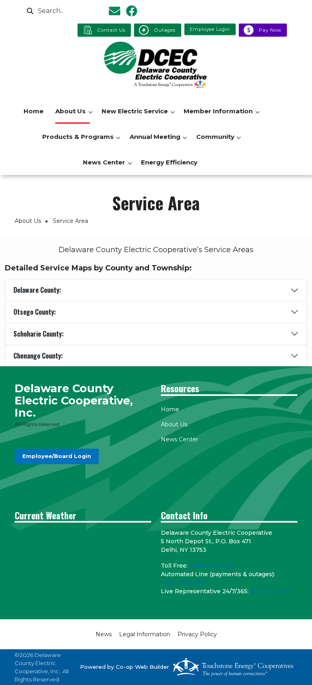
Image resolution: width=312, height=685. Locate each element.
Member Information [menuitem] (216, 115)
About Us (174, 424)
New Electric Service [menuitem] (133, 115)
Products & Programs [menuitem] (76, 141)
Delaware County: (37, 290)
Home (170, 409)
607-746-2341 (270, 591)
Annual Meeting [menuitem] (153, 141)
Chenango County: (38, 356)
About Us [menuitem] (68, 115)
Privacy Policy (197, 634)
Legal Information (144, 634)
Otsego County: (34, 312)
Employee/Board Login (56, 456)
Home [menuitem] (33, 111)
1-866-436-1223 (211, 565)
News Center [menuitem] (102, 166)
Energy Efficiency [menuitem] (169, 162)
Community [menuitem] (213, 141)
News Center (179, 439)
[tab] (156, 290)
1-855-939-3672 (183, 582)
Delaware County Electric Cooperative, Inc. (74, 400)
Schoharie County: (38, 334)
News (103, 634)
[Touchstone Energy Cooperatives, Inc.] (233, 667)
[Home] (156, 64)
